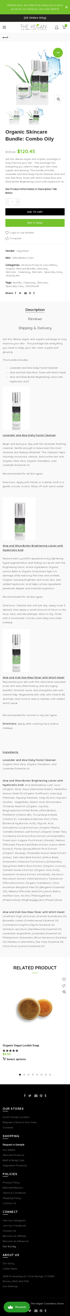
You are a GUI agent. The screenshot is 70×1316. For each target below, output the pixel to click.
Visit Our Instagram (14, 1220)
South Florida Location (16, 1117)
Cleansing (29, 282)
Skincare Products (13, 1155)
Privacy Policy (11, 1182)
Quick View (64, 992)
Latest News (10, 1268)
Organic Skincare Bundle (20, 268)
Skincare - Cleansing (18, 272)
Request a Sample (13, 1144)
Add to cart (35, 211)
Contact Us (9, 1203)
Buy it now (35, 223)
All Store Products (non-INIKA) (39, 265)
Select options (16, 1059)
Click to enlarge (58, 99)
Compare (15, 238)
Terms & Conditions (14, 1192)
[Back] (5, 37)
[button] (11, 1050)
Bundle (17, 282)
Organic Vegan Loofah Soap (21, 1045)
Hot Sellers (9, 1149)
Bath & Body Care (13, 1160)
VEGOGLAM (12, 275)
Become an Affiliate (14, 1236)
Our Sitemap (10, 1286)
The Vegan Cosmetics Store (47, 1303)
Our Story (8, 1263)
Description (35, 309)
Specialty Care (14, 286)
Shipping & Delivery (35, 328)
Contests (8, 1127)
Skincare (42, 268)
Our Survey (9, 1246)
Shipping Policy (12, 1198)
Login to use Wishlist (21, 232)
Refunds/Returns (13, 1187)
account (56, 27)
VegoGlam (22, 250)
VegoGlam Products (15, 1165)
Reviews (35, 319)
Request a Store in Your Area (19, 1122)
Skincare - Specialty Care (47, 272)
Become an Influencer (16, 1241)
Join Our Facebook (14, 1225)
